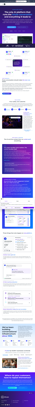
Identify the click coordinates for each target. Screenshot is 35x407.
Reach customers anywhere (27, 130)
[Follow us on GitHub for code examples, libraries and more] (2, 404)
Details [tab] (17, 201)
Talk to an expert (11, 27)
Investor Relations (15, 402)
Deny (6, 207)
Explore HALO (6, 160)
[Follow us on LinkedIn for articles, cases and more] (5, 404)
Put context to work (8, 197)
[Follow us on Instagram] (4, 404)
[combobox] (21, 1)
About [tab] (29, 201)
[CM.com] (4, 4)
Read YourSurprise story (23, 368)
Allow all (28, 207)
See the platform (22, 387)
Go (28, 1)
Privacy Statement (4, 400)
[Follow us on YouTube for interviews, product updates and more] (9, 404)
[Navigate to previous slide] (2, 342)
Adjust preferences (17, 207)
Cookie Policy (26, 400)
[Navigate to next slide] (32, 342)
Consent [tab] (6, 201)
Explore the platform (22, 27)
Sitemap (2, 402)
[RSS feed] (7, 404)
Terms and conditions (16, 400)
